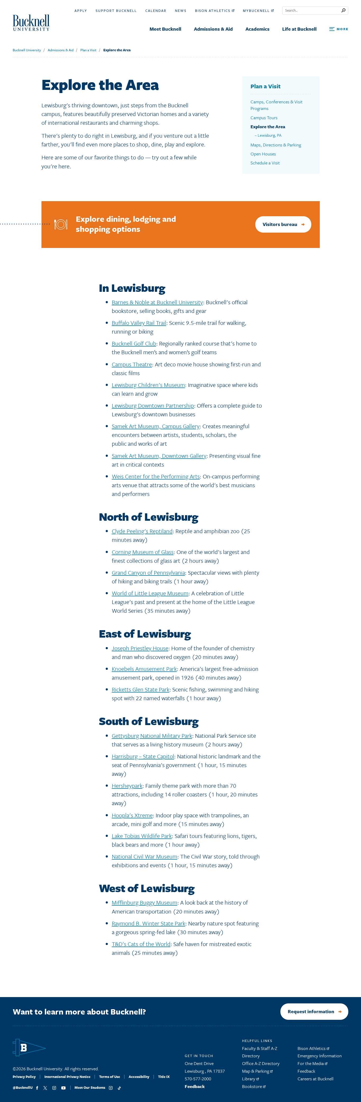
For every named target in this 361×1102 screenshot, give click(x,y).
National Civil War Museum (144, 856)
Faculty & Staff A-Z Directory (259, 1052)
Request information (311, 1011)
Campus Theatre (132, 364)
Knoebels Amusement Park (144, 669)
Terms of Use (109, 1076)
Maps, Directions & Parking (276, 144)
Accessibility (139, 1076)
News (181, 10)
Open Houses (263, 153)
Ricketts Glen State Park (140, 689)
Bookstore (252, 1086)
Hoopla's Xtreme (132, 815)
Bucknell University (27, 50)
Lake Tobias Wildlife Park (142, 836)
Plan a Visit (88, 50)
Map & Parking (256, 1071)
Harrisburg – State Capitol (143, 756)
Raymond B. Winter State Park (148, 923)
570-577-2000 (198, 1078)
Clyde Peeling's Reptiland (142, 531)
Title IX (164, 1076)
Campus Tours (264, 117)
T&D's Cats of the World (141, 944)
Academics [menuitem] (258, 28)
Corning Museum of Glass (143, 552)
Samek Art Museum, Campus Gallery (156, 426)
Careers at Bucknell (316, 1078)
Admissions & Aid (60, 50)
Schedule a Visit (265, 162)
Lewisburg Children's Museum (148, 385)
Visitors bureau (280, 224)
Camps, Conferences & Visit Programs (277, 105)
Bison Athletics (213, 10)
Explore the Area (117, 50)
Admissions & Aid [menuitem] (213, 28)
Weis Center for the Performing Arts (156, 476)
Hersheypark (127, 785)
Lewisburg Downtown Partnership (153, 405)
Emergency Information (320, 1055)
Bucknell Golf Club (134, 343)
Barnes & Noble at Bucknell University (157, 302)
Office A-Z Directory (261, 1063)
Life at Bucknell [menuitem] (299, 28)
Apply (81, 10)
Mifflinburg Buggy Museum (144, 902)
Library (249, 1078)
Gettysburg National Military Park (152, 735)
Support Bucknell (116, 10)
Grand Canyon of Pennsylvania (148, 572)
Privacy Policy (24, 1076)
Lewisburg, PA (269, 135)
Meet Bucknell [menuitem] (165, 28)
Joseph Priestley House (140, 648)
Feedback (195, 1086)
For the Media (311, 1063)
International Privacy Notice (67, 1076)
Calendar (155, 10)
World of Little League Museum (150, 593)
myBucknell (257, 10)
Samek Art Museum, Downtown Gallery (159, 455)
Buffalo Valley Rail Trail (139, 323)
